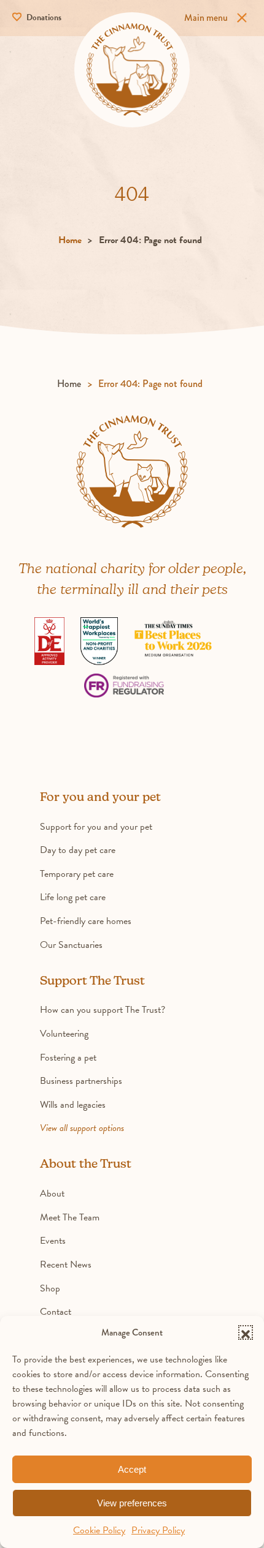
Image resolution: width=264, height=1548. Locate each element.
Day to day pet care (77, 850)
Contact (55, 1311)
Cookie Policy (99, 1530)
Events (53, 1240)
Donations (43, 17)
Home (70, 240)
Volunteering (64, 1033)
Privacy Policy (158, 1530)
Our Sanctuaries (71, 944)
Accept (132, 1469)
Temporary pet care (77, 873)
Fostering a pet (68, 1057)
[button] (245, 1332)
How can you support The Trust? (102, 1009)
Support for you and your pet (96, 826)
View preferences (132, 1503)
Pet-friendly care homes (85, 921)
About (52, 1193)
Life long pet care (73, 897)
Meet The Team (69, 1217)
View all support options (82, 1128)
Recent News (65, 1264)
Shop (50, 1288)
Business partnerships (81, 1080)
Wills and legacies (73, 1104)
